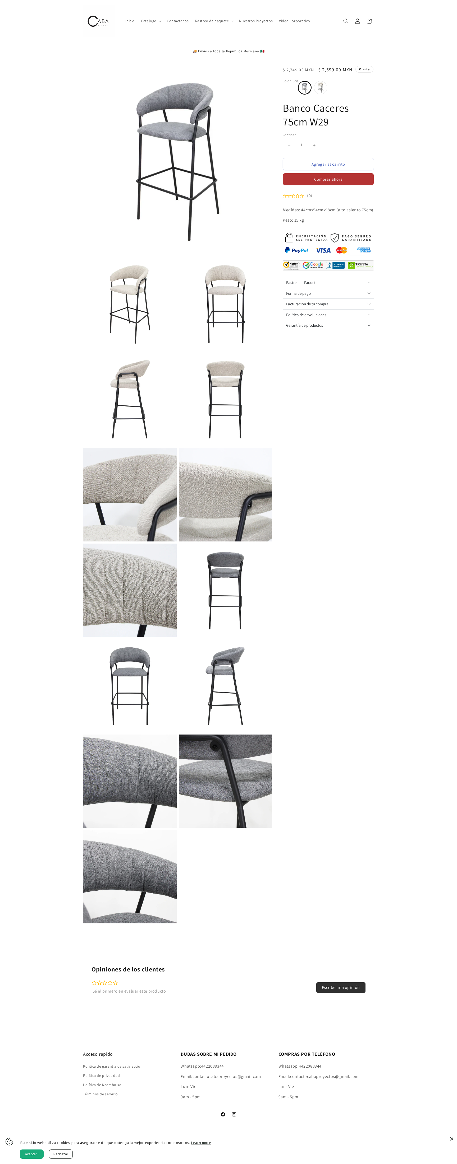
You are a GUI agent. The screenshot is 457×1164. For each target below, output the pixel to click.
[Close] (451, 1137)
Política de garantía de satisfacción (113, 1066)
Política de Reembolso (102, 1084)
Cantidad (289, 135)
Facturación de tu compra (307, 303)
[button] (151, 20)
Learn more (201, 1142)
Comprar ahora (328, 179)
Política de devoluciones (306, 314)
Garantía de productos (304, 325)
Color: (290, 81)
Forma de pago (298, 293)
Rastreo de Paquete (301, 282)
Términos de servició (100, 1094)
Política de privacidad (101, 1075)
